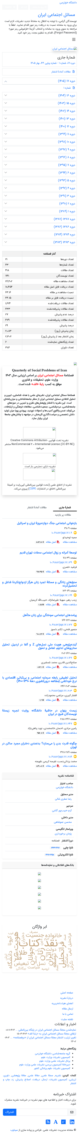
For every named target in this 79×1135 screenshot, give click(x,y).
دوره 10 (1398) (66, 142)
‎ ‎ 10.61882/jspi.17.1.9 (61, 533)
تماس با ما (67, 1014)
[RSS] (48, 1123)
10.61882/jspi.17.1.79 (61, 595)
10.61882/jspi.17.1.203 (60, 691)
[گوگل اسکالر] (39, 887)
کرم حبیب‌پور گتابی (62, 810)
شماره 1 (67, 88)
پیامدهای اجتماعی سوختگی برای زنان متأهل (50, 615)
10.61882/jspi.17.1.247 (60, 724)
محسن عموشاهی (63, 822)
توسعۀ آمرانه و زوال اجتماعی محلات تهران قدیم (48, 552)
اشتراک (9, 1112)
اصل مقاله (46, 542)
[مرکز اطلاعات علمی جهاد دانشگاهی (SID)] (39, 901)
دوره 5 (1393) (66, 180)
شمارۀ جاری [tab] (65, 507)
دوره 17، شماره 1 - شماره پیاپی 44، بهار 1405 (52, 63)
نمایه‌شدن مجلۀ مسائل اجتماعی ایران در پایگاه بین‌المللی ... (45, 1030)
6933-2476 (55, 847)
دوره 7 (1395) (66, 165)
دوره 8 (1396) (66, 157)
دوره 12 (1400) (67, 126)
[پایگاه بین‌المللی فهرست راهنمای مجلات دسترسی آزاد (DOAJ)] (39, 880)
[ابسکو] (39, 894)
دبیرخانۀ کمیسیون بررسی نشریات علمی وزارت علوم (44, 1065)
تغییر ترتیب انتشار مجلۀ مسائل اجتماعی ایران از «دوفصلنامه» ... (43, 1038)
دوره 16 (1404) (66, 95)
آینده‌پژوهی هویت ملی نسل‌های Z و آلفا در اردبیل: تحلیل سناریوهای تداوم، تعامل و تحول (39, 646)
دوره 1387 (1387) (64, 219)
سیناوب (14, 1130)
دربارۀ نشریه (66, 998)
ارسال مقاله (67, 1009)
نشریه (58, 1075)
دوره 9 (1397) (67, 149)
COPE (32, 489)
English (8, 7)
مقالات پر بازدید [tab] (63, 515)
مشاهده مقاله (70, 542)
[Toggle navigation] (73, 39)
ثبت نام (24, 7)
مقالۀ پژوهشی (19, 1075)
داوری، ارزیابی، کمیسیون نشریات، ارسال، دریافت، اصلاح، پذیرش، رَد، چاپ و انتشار (39, 1079)
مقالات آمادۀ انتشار (61, 72)
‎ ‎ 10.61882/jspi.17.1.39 (60, 562)
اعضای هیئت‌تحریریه (62, 1003)
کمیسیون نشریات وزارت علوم (55, 1057)
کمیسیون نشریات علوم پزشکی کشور (52, 1068)
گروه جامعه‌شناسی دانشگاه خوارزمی (52, 1054)
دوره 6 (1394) (67, 172)
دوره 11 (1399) (66, 134)
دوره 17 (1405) (66, 81)
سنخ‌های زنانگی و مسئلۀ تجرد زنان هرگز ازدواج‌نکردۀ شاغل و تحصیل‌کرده (39, 584)
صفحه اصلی (66, 993)
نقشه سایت (67, 1019)
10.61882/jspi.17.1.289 (60, 757)
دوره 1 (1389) (67, 211)
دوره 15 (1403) (66, 103)
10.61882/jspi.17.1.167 (60, 658)
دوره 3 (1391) (67, 196)
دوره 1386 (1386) (64, 227)
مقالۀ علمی (34, 1075)
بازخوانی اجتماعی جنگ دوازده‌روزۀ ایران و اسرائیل (47, 523)
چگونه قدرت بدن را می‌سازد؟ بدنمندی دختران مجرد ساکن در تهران (39, 745)
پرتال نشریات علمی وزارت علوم (54, 1061)
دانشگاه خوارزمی (68, 3)
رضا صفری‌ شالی (63, 799)
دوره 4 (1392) (67, 188)
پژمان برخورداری (63, 834)
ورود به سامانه (38, 7)
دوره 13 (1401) (67, 118)
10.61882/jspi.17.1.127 (60, 625)
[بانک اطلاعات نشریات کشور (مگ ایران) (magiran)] (39, 908)
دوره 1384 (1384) (64, 234)
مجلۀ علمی (47, 1075)
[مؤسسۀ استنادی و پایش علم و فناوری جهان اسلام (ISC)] (39, 874)
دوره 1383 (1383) (64, 242)
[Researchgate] (63, 1123)
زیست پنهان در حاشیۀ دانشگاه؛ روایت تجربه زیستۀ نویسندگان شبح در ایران (39, 712)
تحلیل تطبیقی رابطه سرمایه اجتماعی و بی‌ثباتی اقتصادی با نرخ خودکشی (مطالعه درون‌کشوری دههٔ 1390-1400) (39, 679)
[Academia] (56, 1123)
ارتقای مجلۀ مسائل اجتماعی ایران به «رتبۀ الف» (52, 1034)
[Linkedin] (72, 1123)
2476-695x (50, 854)
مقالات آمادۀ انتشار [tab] (36, 507)
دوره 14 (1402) (67, 111)
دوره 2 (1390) (67, 203)
